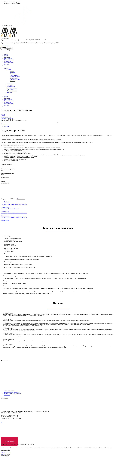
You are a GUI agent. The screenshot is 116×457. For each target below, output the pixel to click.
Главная (6, 54)
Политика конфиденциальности (12, 393)
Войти (2, 452)
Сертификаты (7, 61)
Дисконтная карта (8, 62)
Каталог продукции (9, 390)
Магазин (6, 55)
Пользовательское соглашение (12, 392)
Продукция (7, 57)
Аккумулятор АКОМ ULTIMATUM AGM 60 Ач (14, 204)
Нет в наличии (5, 124)
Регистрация (7, 452)
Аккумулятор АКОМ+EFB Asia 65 (10, 208)
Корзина (3, 454)
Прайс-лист (7, 395)
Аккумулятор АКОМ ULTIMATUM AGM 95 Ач (14, 217)
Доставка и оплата (9, 59)
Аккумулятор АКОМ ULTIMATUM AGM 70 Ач (14, 213)
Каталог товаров (5, 45)
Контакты (6, 64)
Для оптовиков (8, 58)
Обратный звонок (9, 441)
